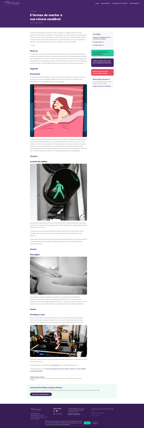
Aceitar (87, 423)
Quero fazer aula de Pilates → (41, 394)
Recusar (95, 423)
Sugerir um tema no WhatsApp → (102, 86)
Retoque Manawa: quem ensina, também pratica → (101, 72)
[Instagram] (54, 411)
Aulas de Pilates (105, 3)
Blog (93, 411)
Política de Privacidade (97, 413)
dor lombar (55, 365)
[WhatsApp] (54, 414)
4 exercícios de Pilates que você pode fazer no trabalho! (102, 38)
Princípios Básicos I (98, 45)
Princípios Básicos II (98, 42)
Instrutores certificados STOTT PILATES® (102, 409)
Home (97, 3)
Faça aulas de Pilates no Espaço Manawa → (100, 53)
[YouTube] (57, 411)
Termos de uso (95, 415)
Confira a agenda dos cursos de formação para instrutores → (102, 62)
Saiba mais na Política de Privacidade (59, 424)
